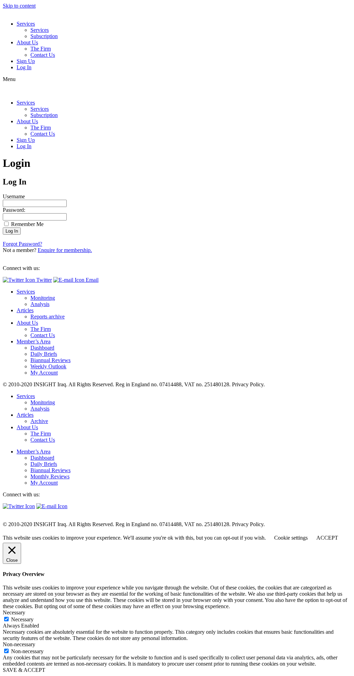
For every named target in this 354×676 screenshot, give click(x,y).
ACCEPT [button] (327, 538)
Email (91, 280)
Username (14, 196)
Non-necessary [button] (19, 644)
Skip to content (19, 6)
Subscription (44, 36)
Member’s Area (33, 341)
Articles (25, 310)
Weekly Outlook (48, 366)
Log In (24, 67)
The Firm (40, 49)
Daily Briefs (43, 354)
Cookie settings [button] (291, 538)
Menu (9, 79)
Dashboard (42, 348)
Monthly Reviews (49, 476)
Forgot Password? (22, 244)
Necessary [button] (14, 612)
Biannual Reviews (50, 360)
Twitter (43, 280)
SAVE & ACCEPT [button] (24, 670)
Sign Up (26, 61)
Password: (14, 210)
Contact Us (42, 55)
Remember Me (27, 224)
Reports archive (47, 316)
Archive (39, 421)
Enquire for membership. (65, 250)
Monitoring (42, 298)
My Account (44, 373)
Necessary (22, 619)
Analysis (39, 304)
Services (26, 24)
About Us (27, 42)
